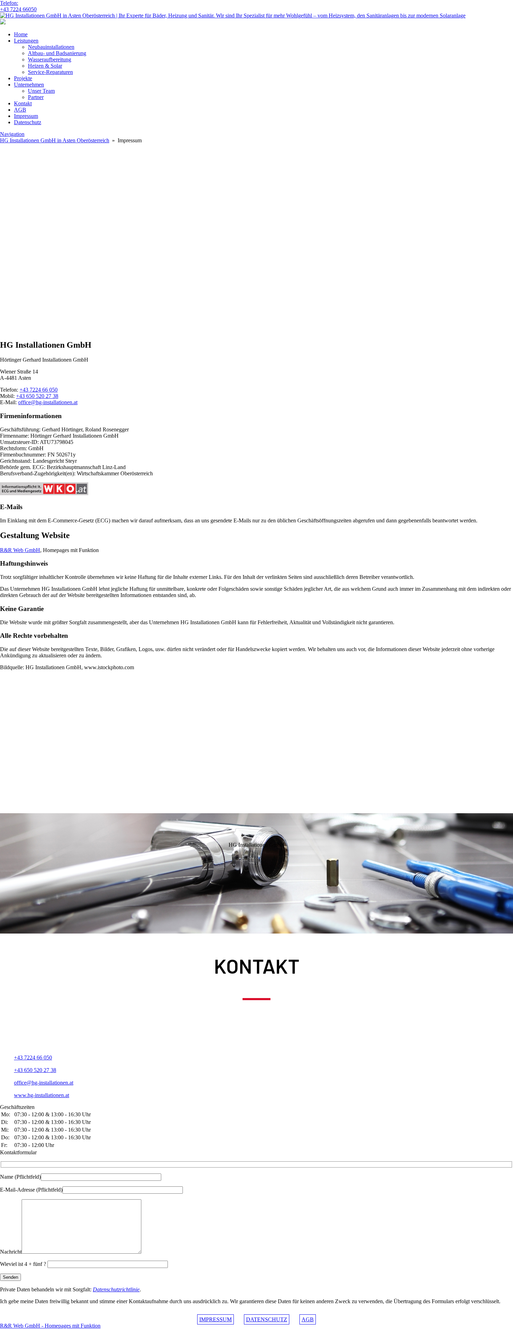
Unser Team (41, 91)
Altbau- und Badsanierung (57, 53)
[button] (256, 282)
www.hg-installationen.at (41, 1095)
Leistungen (26, 41)
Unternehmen (29, 85)
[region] (256, 316)
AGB (20, 110)
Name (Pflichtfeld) (20, 1177)
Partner (36, 97)
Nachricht (11, 1252)
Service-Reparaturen (50, 72)
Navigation (12, 134)
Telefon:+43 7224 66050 (18, 6)
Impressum (26, 116)
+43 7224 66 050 (39, 390)
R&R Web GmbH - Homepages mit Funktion (50, 1326)
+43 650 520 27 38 (37, 396)
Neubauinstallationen (51, 47)
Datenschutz (27, 122)
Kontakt (23, 103)
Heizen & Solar (45, 66)
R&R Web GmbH (20, 550)
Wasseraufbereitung (49, 59)
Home (21, 34)
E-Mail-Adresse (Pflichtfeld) (31, 1190)
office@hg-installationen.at (47, 402)
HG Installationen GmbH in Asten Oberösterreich (54, 140)
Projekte (23, 78)
